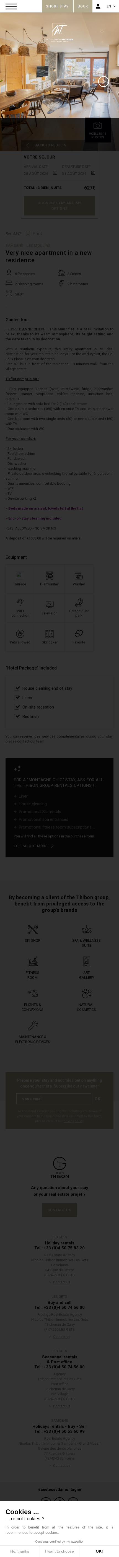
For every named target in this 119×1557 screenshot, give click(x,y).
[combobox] (40, 173)
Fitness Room (32, 975)
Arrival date (36, 167)
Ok (97, 1098)
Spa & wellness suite (86, 943)
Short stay (57, 6)
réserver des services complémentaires (52, 736)
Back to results (51, 145)
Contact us (59, 1210)
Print (37, 233)
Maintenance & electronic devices (32, 1039)
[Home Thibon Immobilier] (25, 5)
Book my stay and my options (59, 206)
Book (83, 6)
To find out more (30, 846)
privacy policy (73, 1121)
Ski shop (32, 940)
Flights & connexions (32, 1007)
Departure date (76, 167)
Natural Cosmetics (86, 1007)
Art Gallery (86, 975)
